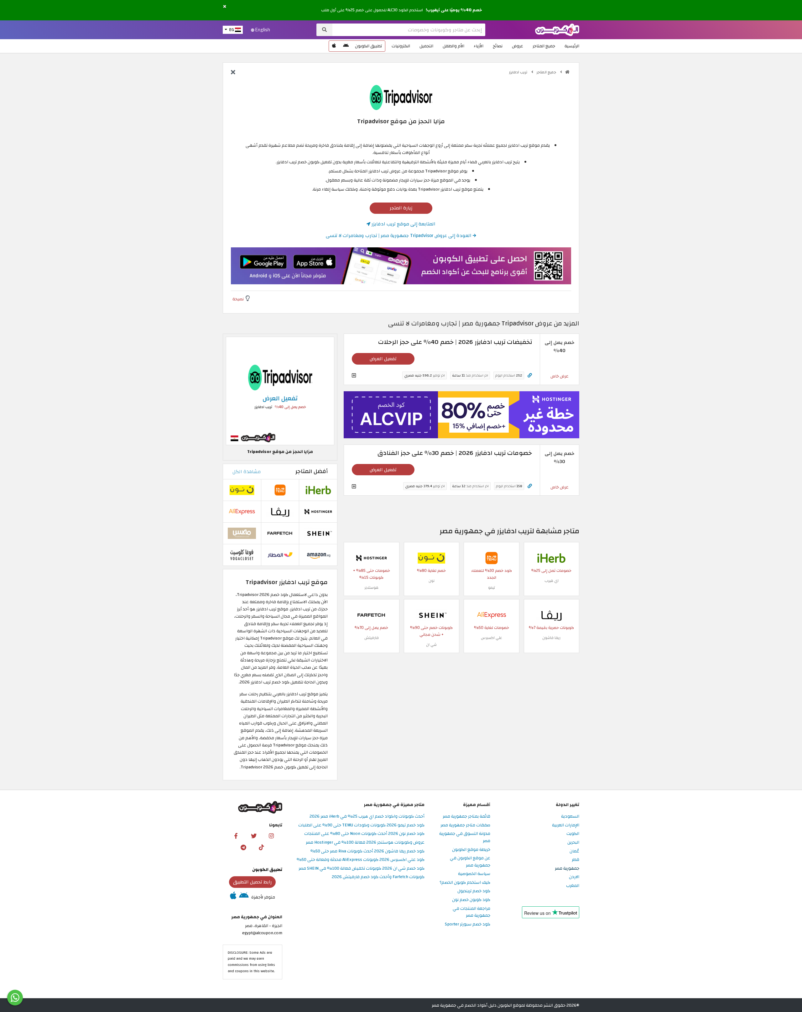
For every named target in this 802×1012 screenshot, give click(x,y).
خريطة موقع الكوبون (471, 849)
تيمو (491, 587)
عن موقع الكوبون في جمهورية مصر (470, 862)
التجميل (426, 46)
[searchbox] (408, 30)
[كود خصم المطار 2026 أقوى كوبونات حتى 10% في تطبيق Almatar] (280, 554)
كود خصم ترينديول (473, 891)
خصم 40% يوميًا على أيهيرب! (454, 10)
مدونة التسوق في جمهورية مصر (464, 837)
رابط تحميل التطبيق (252, 882)
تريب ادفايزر (518, 72)
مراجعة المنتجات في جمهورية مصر (471, 912)
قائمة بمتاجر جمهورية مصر (466, 816)
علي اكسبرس (491, 637)
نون (432, 580)
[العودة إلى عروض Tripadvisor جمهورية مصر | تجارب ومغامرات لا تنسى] (233, 73)
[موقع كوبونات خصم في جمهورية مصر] (567, 72)
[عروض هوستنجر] (461, 414)
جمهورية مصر (567, 868)
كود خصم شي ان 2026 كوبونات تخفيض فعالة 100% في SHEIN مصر (361, 868)
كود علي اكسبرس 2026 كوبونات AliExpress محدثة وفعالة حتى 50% (360, 859)
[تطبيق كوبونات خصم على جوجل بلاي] (346, 46)
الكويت (572, 833)
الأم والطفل (453, 46)
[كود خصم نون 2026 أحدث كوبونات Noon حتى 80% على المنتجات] (431, 557)
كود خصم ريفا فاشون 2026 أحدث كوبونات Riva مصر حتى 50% (367, 851)
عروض (517, 46)
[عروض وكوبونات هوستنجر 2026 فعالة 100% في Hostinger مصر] (371, 557)
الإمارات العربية (565, 825)
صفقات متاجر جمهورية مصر (465, 825)
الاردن (574, 877)
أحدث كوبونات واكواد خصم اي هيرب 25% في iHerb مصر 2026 (367, 816)
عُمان (574, 851)
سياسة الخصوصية (474, 874)
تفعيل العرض (383, 358)
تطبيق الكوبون (368, 46)
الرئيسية (572, 46)
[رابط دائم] (530, 375)
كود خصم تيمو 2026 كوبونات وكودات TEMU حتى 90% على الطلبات (361, 825)
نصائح (498, 46)
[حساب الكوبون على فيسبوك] (236, 835)
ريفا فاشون (551, 637)
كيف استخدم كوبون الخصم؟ (465, 882)
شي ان (431, 644)
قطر (575, 859)
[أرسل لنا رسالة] (15, 997)
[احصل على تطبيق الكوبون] (401, 265)
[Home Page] (557, 29)
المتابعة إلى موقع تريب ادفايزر (402, 223)
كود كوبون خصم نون (471, 900)
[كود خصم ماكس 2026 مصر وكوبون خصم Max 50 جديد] (242, 533)
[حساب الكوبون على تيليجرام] (243, 847)
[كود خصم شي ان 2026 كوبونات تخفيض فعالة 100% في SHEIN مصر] (431, 615)
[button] (225, 6)
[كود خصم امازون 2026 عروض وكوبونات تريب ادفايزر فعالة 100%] (318, 554)
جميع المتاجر (544, 46)
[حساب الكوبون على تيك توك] (261, 847)
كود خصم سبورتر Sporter (467, 924)
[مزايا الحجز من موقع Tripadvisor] (280, 391)
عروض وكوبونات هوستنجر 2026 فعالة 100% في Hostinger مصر (365, 842)
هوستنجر (371, 587)
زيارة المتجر (401, 207)
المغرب (572, 885)
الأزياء (478, 46)
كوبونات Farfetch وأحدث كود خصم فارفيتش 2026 (378, 877)
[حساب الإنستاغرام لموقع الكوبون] (271, 835)
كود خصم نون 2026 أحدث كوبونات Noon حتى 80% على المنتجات (364, 833)
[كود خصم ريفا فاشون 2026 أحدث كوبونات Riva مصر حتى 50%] (551, 615)
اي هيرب (551, 580)
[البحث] (324, 30)
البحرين (573, 842)
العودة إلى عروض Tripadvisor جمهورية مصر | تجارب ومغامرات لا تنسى (399, 235)
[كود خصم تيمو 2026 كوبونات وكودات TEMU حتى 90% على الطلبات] (491, 557)
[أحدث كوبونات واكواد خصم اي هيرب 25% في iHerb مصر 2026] (551, 557)
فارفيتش (371, 637)
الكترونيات (401, 46)
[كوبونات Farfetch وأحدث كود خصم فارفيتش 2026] (371, 615)
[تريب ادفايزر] (401, 97)
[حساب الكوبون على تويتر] (254, 835)
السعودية (570, 816)
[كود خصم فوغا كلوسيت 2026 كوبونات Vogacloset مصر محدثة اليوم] (242, 554)
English (262, 29)
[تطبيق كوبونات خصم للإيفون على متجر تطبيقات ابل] (334, 46)
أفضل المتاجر (311, 471)
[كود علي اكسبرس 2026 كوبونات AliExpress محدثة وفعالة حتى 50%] (491, 615)
